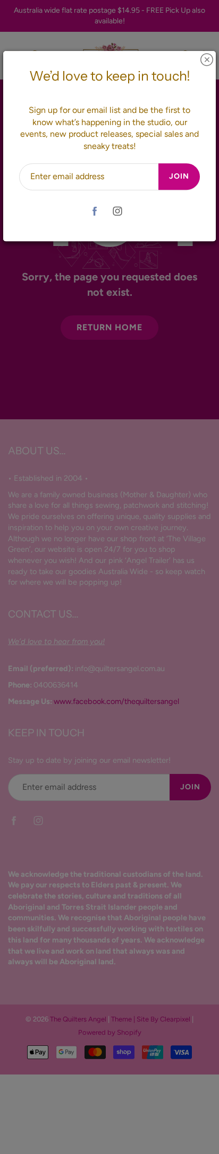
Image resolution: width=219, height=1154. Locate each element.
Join (179, 176)
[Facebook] (94, 211)
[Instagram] (117, 211)
